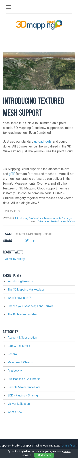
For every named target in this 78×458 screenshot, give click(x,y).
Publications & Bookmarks (24, 379)
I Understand (44, 455)
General (12, 354)
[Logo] (39, 24)
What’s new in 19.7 (19, 297)
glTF (12, 174)
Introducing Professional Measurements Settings (43, 218)
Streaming (35, 233)
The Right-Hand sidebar (22, 314)
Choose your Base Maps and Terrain (30, 306)
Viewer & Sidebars (19, 403)
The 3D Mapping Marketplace (26, 289)
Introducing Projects (20, 281)
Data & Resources (19, 345)
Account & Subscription (22, 337)
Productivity (15, 370)
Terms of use (68, 445)
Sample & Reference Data (24, 387)
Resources (20, 233)
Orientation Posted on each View (56, 221)
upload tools (43, 141)
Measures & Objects (20, 362)
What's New (15, 412)
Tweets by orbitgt (14, 258)
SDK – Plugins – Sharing (23, 395)
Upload (47, 233)
